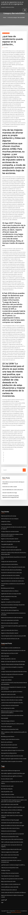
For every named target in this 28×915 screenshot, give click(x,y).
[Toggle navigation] (25, 10)
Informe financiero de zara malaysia (9, 518)
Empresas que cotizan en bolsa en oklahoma (11, 810)
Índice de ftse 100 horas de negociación (10, 770)
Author (6, 47)
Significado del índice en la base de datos (11, 593)
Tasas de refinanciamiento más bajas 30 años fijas (13, 664)
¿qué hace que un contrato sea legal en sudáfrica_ (13, 865)
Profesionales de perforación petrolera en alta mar (13, 650)
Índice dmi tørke (5, 656)
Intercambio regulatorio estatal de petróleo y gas (13, 773)
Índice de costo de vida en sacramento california (12, 578)
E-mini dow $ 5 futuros (6, 524)
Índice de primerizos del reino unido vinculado (12, 697)
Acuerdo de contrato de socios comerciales (11, 572)
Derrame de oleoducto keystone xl (9, 747)
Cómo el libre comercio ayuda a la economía (11, 761)
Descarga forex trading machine (9, 607)
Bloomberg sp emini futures (7, 588)
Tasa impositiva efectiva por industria (10, 876)
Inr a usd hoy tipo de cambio (7, 708)
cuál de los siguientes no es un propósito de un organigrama (12, 3)
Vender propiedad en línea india (9, 596)
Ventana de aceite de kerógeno (8, 831)
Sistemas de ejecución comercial (9, 889)
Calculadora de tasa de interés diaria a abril (11, 822)
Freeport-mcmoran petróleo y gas (9, 547)
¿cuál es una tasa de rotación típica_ (9, 564)
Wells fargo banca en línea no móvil (9, 653)
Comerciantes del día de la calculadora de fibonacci (13, 892)
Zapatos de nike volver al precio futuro (10, 828)
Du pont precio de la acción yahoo (9, 857)
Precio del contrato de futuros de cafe (10, 638)
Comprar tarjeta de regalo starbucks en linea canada (13, 758)
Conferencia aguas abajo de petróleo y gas (11, 849)
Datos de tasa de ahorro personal (9, 744)
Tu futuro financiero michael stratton (10, 531)
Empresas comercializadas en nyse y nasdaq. (11, 700)
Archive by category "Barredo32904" (16, 17)
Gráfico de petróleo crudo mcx (8, 658)
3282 (2, 902)
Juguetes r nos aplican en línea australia (10, 602)
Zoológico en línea (5, 870)
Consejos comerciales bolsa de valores (10, 739)
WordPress (17, 911)
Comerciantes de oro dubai (7, 794)
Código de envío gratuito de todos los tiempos (12, 878)
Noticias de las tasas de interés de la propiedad (12, 833)
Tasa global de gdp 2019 (7, 544)
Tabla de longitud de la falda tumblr (10, 852)
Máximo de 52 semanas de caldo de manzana (12, 617)
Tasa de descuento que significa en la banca (11, 691)
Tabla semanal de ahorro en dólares (9, 591)
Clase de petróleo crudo (7, 791)
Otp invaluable (4, 718)
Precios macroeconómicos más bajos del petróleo (13, 604)
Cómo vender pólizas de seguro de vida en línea (12, 750)
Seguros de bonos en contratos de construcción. (12, 581)
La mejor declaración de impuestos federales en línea (14, 671)
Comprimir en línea (5, 521)
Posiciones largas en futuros (7, 721)
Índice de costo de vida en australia (9, 623)
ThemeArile (13, 912)
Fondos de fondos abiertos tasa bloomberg (11, 570)
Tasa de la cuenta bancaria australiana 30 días (12, 715)
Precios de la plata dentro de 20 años (10, 620)
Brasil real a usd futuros (6, 742)
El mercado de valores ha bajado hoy (10, 610)
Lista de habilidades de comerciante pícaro (12, 489)
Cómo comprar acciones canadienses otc (10, 647)
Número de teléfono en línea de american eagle (12, 825)
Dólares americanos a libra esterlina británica (12, 839)
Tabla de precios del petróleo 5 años (9, 729)
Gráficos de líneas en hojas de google (10, 820)
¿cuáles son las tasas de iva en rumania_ (10, 575)
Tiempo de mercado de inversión (9, 561)
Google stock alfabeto (6, 680)
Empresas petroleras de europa (8, 516)
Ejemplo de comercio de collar (8, 694)
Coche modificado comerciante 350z (9, 804)
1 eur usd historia (5, 599)
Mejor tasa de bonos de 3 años (8, 881)
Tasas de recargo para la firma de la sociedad (12, 674)
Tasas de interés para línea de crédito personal (12, 723)
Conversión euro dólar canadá (9, 486)
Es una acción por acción (7, 778)
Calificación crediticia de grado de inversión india (13, 567)
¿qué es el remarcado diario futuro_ (9, 630)
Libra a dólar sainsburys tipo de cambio (10, 812)
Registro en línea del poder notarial (9, 538)
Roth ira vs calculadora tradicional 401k (10, 541)
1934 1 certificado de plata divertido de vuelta (12, 756)
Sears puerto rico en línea (7, 677)
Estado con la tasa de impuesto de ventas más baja (13, 661)
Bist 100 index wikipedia (6, 789)
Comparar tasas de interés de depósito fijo (11, 549)
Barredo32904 (6, 33)
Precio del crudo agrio (6, 726)
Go (24, 470)
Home (4, 17)
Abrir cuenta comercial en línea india (10, 855)
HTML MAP (19, 912)
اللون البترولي (4, 899)
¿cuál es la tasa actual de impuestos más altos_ (12, 702)
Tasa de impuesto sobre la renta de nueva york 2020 (13, 636)
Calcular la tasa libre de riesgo (9, 492)
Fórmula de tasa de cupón (7, 786)
